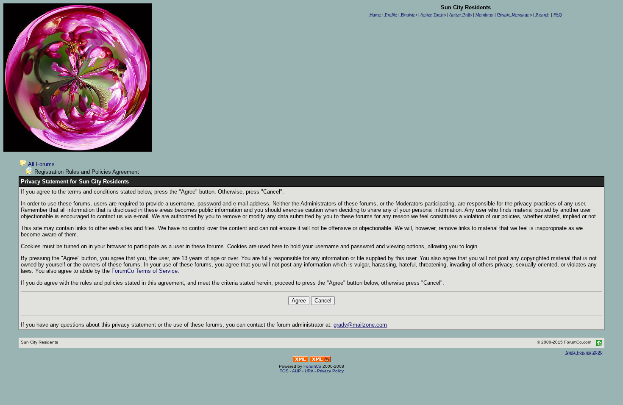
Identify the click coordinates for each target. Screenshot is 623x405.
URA (309, 371)
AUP (296, 371)
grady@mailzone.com (360, 325)
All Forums (41, 164)
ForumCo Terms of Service (144, 271)
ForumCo (312, 366)
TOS (284, 371)
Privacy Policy (330, 371)
